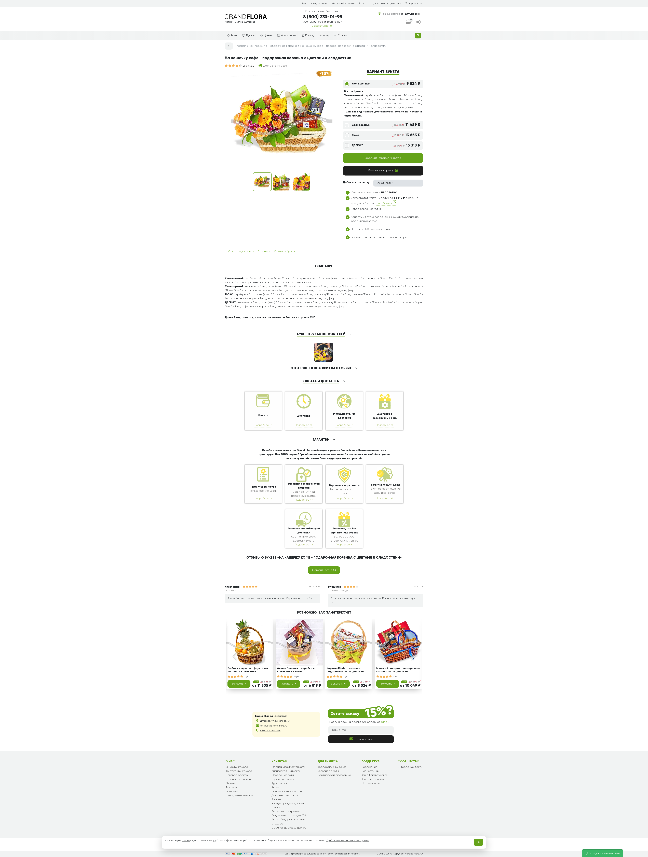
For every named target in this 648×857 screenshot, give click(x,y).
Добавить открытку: (356, 182)
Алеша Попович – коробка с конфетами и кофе (296, 670)
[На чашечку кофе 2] (282, 182)
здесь (384, 722)
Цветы (268, 35)
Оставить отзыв (322, 570)
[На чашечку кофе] (262, 182)
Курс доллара (281, 783)
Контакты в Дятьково (315, 3)
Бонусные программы (286, 811)
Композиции (288, 35)
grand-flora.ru (414, 854)
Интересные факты (410, 767)
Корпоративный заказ (332, 767)
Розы (234, 35)
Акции (275, 787)
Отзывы (230, 783)
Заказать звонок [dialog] (322, 26)
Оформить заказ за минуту (382, 158)
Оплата (364, 3)
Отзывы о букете (284, 251)
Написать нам (370, 771)
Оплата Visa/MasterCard (288, 767)
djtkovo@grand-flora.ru (273, 726)
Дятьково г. (412, 14)
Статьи (342, 35)
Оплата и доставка (241, 251)
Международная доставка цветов (289, 805)
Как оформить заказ (374, 775)
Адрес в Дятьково (343, 3)
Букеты (250, 35)
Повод (309, 35)
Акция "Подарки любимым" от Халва (288, 821)
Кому (326, 35)
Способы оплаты (283, 775)
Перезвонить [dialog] (369, 767)
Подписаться (364, 739)
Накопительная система (287, 791)
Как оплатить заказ (373, 779)
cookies (186, 840)
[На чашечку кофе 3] (301, 182)
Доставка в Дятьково (387, 3)
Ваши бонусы (384, 203)
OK (478, 842)
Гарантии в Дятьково (239, 779)
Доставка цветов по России (285, 797)
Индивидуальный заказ (286, 771)
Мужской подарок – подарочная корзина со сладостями (398, 670)
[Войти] (418, 22)
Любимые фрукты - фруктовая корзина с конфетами (247, 670)
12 (295, 676)
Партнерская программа (334, 775)
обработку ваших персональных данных (347, 840)
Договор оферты (237, 775)
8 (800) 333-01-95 (322, 17)
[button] (602, 853)
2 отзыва (248, 66)
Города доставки (283, 779)
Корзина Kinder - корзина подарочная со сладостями (345, 670)
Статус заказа (414, 3)
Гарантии (264, 251)
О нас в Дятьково (237, 767)
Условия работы (328, 771)
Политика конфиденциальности (239, 793)
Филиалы (231, 787)
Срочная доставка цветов (289, 827)
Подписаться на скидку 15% (289, 815)
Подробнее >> (263, 425)
